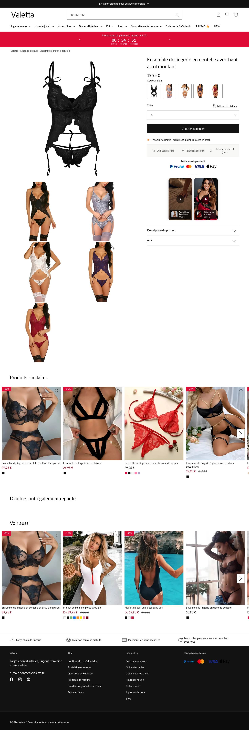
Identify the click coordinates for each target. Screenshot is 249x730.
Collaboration (133, 685)
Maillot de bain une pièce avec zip (82, 607)
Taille (150, 105)
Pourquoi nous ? (135, 679)
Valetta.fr (23, 722)
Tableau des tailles (227, 106)
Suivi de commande (136, 661)
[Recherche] (177, 15)
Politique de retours (79, 679)
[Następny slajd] (169, 39)
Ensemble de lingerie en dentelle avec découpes (151, 463)
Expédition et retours (79, 667)
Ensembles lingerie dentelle (55, 50)
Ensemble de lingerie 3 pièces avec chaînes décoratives (210, 464)
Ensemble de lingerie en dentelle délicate (209, 607)
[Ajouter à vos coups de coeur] (57, 391)
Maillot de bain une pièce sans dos (143, 607)
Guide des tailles (135, 667)
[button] (19, 26)
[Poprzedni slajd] (80, 39)
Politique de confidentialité (83, 661)
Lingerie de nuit (29, 50)
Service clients (76, 692)
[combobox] (124, 15)
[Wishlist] (227, 14)
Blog (128, 698)
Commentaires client (137, 673)
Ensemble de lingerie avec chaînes (82, 463)
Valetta (14, 50)
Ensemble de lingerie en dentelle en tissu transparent (31, 463)
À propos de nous (135, 692)
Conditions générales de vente (85, 685)
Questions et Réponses (81, 673)
